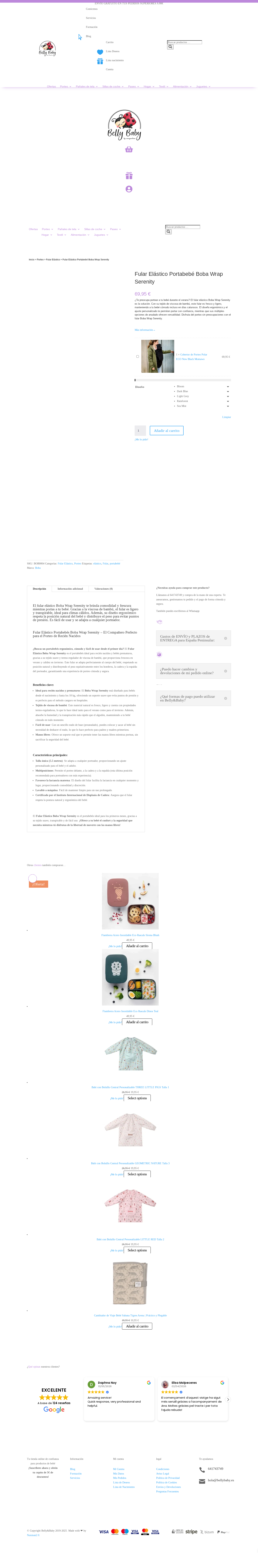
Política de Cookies (166, 1482)
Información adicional (70, 588)
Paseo (132, 86)
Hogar (147, 86)
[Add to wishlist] (32, 269)
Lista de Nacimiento (124, 1487)
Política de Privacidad (168, 1478)
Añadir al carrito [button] (137, 946)
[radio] (204, 386)
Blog (72, 1469)
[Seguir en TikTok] (202, 1493)
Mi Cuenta (118, 1469)
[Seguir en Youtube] (225, 1493)
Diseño (139, 386)
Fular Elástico (53, 259)
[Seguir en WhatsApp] (217, 1493)
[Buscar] (170, 47)
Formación (76, 1473)
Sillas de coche (111, 86)
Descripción (39, 588)
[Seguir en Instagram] (210, 1493)
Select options (137, 1098)
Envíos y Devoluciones (168, 1487)
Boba (38, 567)
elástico (97, 563)
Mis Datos (118, 1473)
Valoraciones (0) (103, 588)
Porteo (64, 86)
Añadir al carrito (166, 430)
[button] (228, 1399)
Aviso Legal (162, 1473)
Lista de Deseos (121, 1482)
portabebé (115, 563)
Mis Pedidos (119, 1478)
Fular (105, 563)
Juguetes (201, 86)
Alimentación (180, 86)
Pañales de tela (85, 86)
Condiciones (162, 1469)
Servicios (75, 1478)
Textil (162, 86)
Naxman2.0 (33, 1535)
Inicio (31, 259)
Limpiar (226, 417)
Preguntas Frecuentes (167, 1491)
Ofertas (51, 86)
